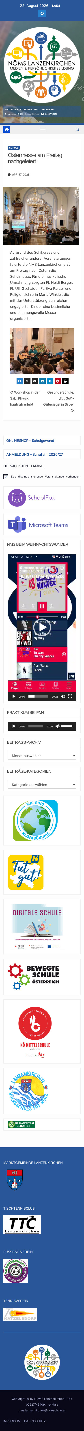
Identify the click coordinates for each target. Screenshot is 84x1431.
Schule (13, 147)
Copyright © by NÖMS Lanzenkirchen (38, 1398)
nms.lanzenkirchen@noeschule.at (42, 1410)
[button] (77, 129)
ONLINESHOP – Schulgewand (30, 440)
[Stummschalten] (63, 696)
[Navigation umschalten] (43, 129)
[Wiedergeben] (14, 696)
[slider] (38, 696)
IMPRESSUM (12, 1421)
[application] (42, 627)
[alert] (42, 476)
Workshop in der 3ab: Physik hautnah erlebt (25, 398)
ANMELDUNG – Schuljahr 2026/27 (34, 454)
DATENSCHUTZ (35, 1421)
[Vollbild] (70, 696)
